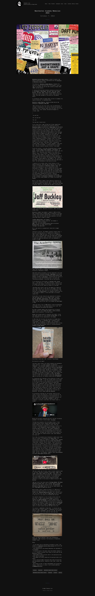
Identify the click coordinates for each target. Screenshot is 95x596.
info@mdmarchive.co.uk (37, 566)
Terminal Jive (27, 3)
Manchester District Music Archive (40, 79)
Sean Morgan (53, 274)
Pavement (45, 500)
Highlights (40, 570)
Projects (55, 572)
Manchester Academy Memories (46, 84)
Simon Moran (45, 276)
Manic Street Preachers (46, 149)
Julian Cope (59, 502)
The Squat (53, 419)
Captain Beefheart (43, 499)
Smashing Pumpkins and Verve (45, 492)
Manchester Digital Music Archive (50, 570)
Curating (34, 570)
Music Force (53, 438)
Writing (60, 572)
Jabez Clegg (50, 493)
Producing (50, 572)
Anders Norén (49, 590)
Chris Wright (59, 367)
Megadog (50, 504)
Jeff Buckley (55, 149)
